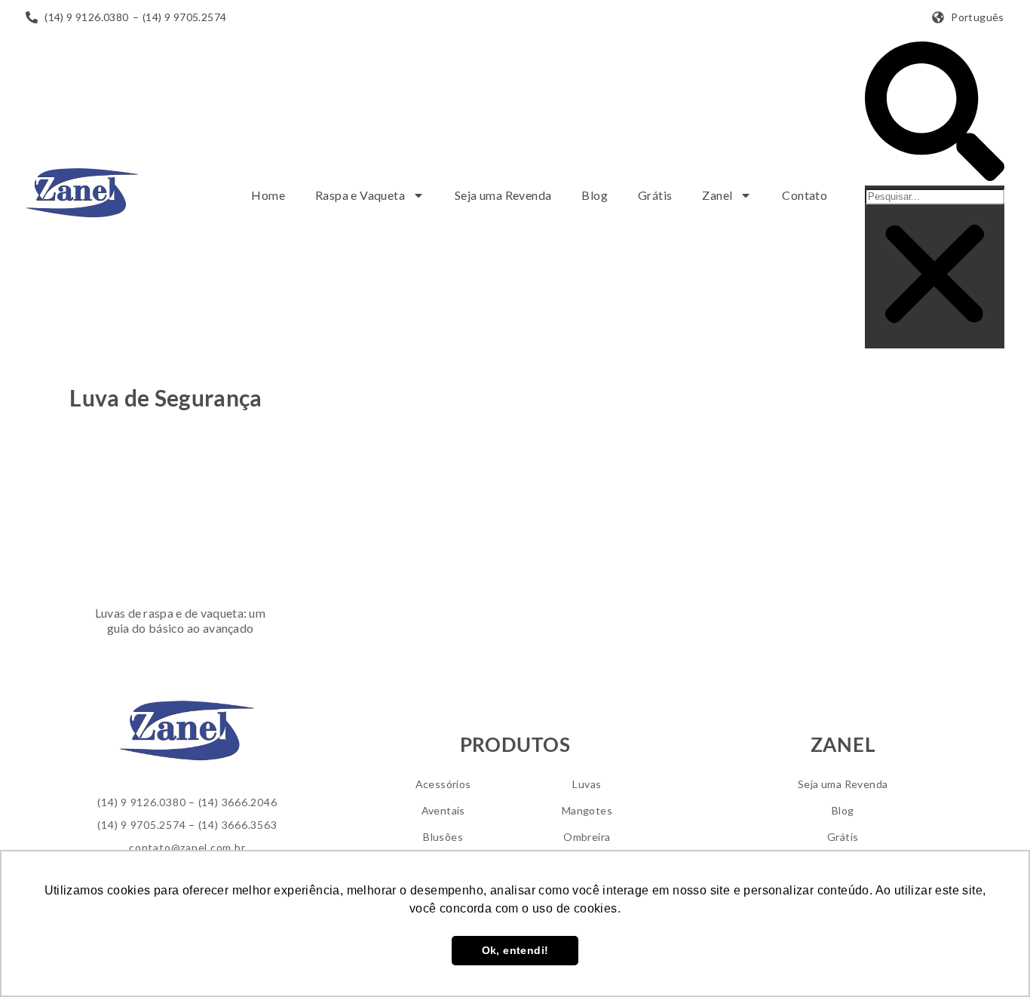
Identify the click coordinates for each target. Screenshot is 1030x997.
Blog (594, 195)
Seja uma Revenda (503, 195)
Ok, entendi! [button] (515, 950)
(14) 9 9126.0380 (141, 802)
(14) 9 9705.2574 (141, 824)
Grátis (655, 195)
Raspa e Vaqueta (360, 195)
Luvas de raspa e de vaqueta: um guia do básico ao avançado (180, 620)
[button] (934, 113)
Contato (804, 195)
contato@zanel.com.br (187, 847)
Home (268, 195)
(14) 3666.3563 (237, 824)
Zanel (717, 195)
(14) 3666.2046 (237, 802)
